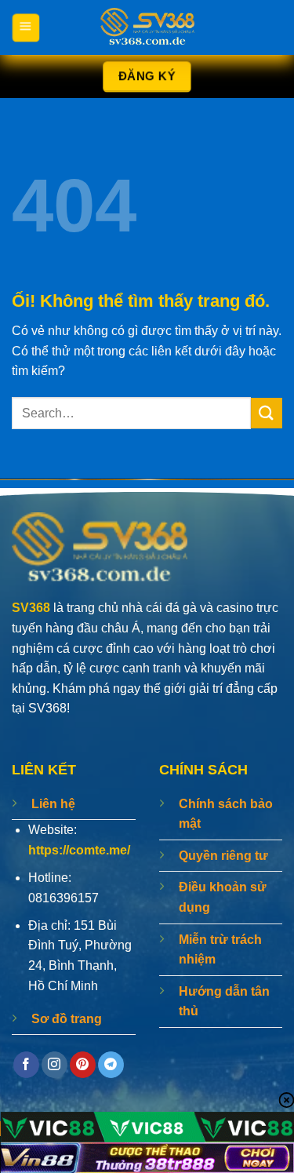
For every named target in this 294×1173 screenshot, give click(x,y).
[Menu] (25, 27)
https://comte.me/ (79, 850)
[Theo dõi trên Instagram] (54, 1064)
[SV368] (147, 27)
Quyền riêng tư (223, 855)
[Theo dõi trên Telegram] (111, 1064)
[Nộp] (266, 413)
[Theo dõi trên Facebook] (26, 1064)
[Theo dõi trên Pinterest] (83, 1064)
